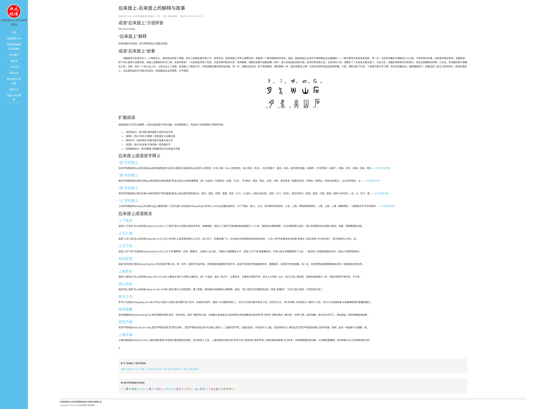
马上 (180, 369)
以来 (165, 369)
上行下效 (125, 246)
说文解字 (14, 55)
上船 (128, 369)
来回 (191, 369)
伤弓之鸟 (125, 297)
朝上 (186, 369)
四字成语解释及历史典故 (143, 16)
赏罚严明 (125, 322)
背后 (170, 369)
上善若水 (125, 271)
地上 (133, 369)
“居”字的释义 (128, 188)
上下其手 (125, 221)
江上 (138, 369)
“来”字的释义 (128, 175)
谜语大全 (14, 89)
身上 (159, 369)
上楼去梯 (125, 335)
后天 (154, 369)
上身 (149, 369)
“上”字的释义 (128, 201)
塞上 (144, 369)
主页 (14, 32)
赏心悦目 (125, 284)
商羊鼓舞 (125, 309)
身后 (196, 369)
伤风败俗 (125, 259)
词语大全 (14, 73)
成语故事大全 (14, 38)
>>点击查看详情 (381, 168)
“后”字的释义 (128, 163)
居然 (123, 369)
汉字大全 (14, 67)
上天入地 (125, 233)
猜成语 (13, 61)
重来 (175, 369)
